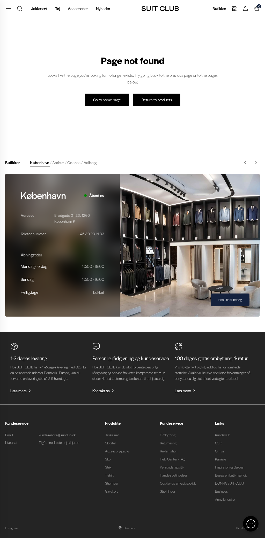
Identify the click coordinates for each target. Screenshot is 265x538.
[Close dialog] (228, 208)
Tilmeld (182, 304)
